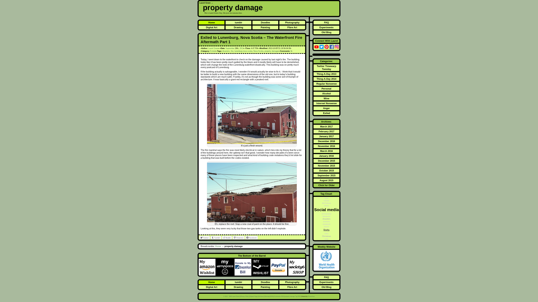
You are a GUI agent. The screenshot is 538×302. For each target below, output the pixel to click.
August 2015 (326, 180)
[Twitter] (321, 47)
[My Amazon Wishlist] (208, 267)
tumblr (238, 22)
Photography (292, 22)
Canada (326, 200)
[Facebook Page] (332, 47)
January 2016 (326, 155)
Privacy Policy (245, 296)
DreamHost (311, 296)
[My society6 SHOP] (296, 267)
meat (326, 198)
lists (327, 230)
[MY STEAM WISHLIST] (261, 267)
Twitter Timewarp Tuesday (326, 67)
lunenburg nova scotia (243, 51)
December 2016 (326, 141)
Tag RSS (292, 296)
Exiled (212, 51)
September (230, 48)
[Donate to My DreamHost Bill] (243, 267)
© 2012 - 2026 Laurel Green (231, 296)
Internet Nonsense (326, 103)
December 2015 (326, 160)
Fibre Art (292, 27)
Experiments (326, 27)
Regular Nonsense (326, 83)
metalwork (326, 224)
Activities (326, 221)
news (326, 233)
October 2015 (326, 170)
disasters (226, 51)
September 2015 (326, 175)
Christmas (326, 236)
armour (326, 226)
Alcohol (326, 93)
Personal (326, 88)
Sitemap (267, 296)
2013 (242, 48)
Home (211, 22)
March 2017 (326, 126)
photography (326, 214)
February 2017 (326, 131)
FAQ (326, 22)
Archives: (326, 121)
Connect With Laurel (326, 40)
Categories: (326, 61)
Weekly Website (326, 246)
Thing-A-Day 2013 (326, 74)
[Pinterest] (326, 47)
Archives (261, 296)
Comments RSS (279, 296)
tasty (326, 239)
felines (326, 206)
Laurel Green (205, 3)
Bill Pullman (326, 203)
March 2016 (326, 151)
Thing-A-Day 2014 (326, 78)
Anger (326, 108)
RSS (272, 296)
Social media (326, 209)
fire (232, 51)
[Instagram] (337, 47)
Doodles (265, 22)
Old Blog (326, 32)
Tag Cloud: (326, 193)
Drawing (238, 27)
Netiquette (326, 216)
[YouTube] (316, 47)
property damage (233, 7)
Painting (265, 27)
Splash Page (253, 296)
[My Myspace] (226, 267)
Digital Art (211, 27)
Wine (326, 98)
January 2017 (326, 136)
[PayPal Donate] (279, 267)
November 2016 (326, 146)
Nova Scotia (258, 51)
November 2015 (326, 165)
